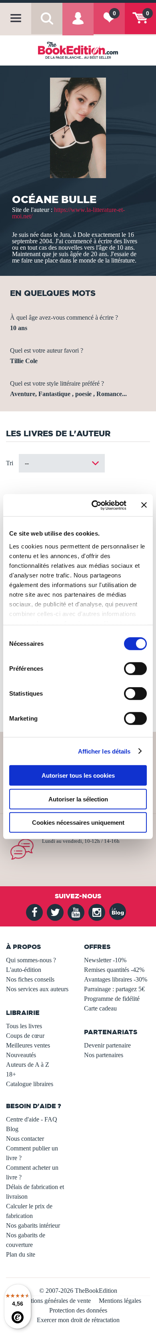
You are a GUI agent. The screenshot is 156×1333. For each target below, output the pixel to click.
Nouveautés (21, 1055)
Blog (12, 1129)
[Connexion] (78, 24)
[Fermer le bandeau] (144, 505)
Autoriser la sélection (78, 798)
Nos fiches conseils (30, 979)
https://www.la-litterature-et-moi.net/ (68, 213)
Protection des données (78, 1310)
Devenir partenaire (107, 1045)
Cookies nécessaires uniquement (78, 822)
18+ (11, 1074)
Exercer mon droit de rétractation (78, 1320)
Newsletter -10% (105, 960)
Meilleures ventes (28, 1045)
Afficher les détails (104, 751)
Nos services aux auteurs (37, 989)
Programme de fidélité (112, 998)
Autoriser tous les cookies (78, 775)
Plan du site (20, 1254)
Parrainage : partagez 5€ (114, 989)
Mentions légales (120, 1300)
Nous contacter (25, 1138)
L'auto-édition (23, 969)
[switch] (135, 668)
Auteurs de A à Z (27, 1064)
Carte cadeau (100, 1008)
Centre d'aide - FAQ (31, 1119)
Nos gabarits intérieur (33, 1225)
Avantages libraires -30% (115, 979)
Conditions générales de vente (53, 1300)
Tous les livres (24, 1026)
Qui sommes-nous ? (31, 960)
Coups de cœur (25, 1035)
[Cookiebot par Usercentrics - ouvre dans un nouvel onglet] (94, 505)
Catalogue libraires (29, 1083)
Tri (9, 463)
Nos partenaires (103, 1055)
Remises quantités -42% (114, 969)
